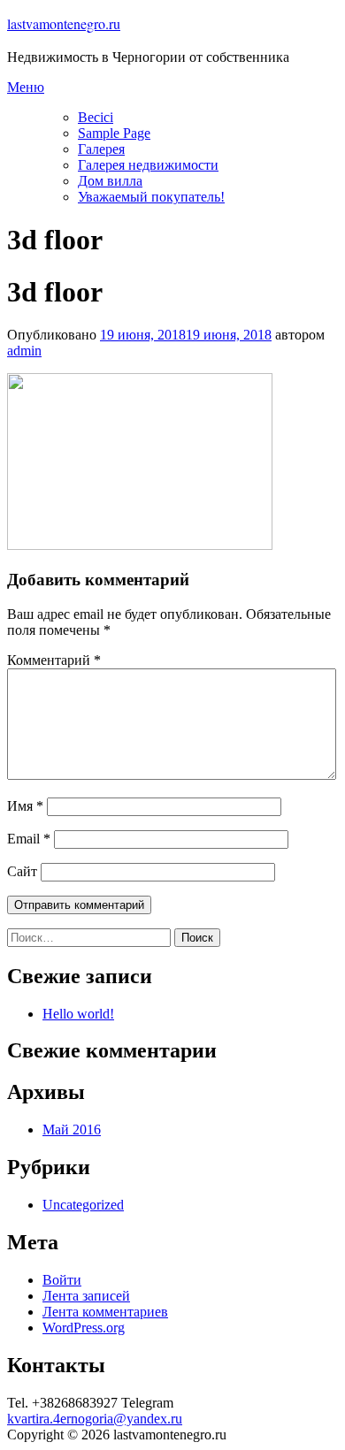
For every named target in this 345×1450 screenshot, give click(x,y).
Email (28, 838)
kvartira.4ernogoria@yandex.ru (94, 1418)
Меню (25, 87)
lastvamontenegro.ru (63, 23)
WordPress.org (83, 1327)
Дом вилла (110, 180)
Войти (61, 1279)
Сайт (22, 871)
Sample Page (114, 133)
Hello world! (78, 1013)
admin (24, 350)
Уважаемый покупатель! (151, 196)
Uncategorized (83, 1204)
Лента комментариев (105, 1311)
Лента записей (86, 1295)
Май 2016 (71, 1129)
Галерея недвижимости (148, 164)
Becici (95, 117)
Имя (25, 805)
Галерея (101, 148)
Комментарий (54, 660)
